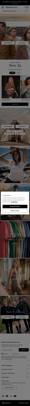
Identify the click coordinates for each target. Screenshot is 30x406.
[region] (15, 203)
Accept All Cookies (15, 206)
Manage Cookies (15, 210)
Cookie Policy (14, 202)
